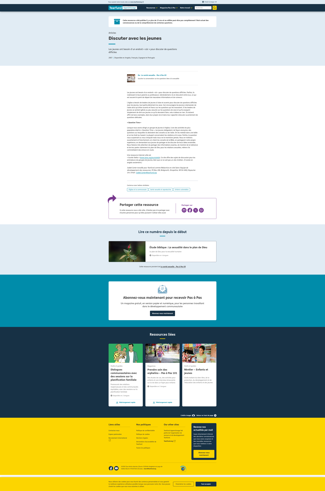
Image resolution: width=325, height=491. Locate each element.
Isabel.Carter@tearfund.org (146, 173)
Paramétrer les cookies (183, 484)
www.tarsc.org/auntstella (150, 158)
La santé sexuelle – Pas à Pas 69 (173, 267)
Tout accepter (206, 484)
